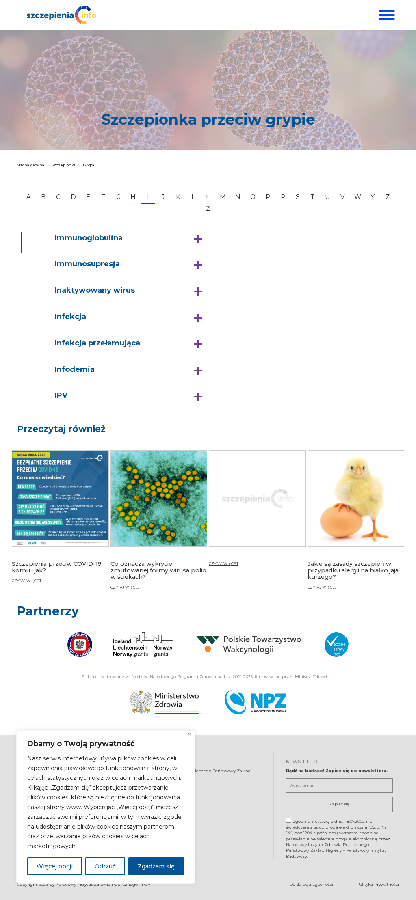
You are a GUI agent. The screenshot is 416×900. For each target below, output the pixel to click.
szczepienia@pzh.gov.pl (158, 804)
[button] (130, 238)
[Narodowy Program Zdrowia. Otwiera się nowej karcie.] (255, 702)
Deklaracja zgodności (311, 884)
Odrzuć (105, 866)
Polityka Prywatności (378, 884)
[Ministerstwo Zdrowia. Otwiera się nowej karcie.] (164, 702)
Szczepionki (63, 165)
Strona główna (30, 165)
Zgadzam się (156, 866)
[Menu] (386, 15)
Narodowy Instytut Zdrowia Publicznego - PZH (103, 884)
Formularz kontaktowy (156, 818)
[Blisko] (189, 734)
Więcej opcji (55, 866)
